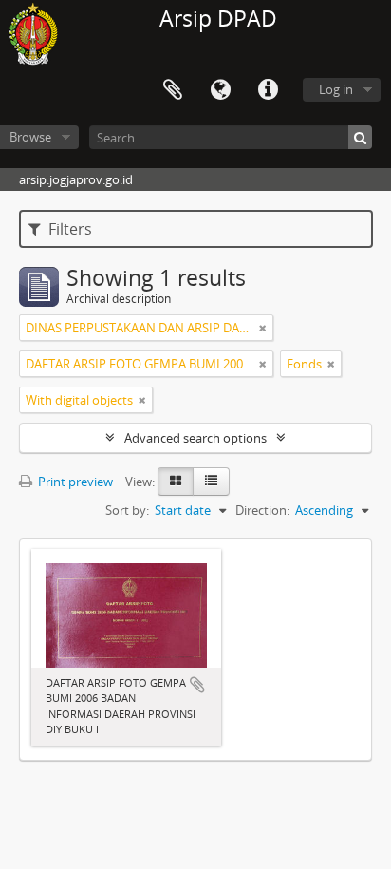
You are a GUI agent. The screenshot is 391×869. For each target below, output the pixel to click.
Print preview (74, 481)
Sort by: (127, 510)
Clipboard (172, 90)
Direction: (262, 510)
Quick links (267, 90)
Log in (336, 89)
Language (220, 90)
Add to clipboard (197, 684)
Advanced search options (195, 437)
